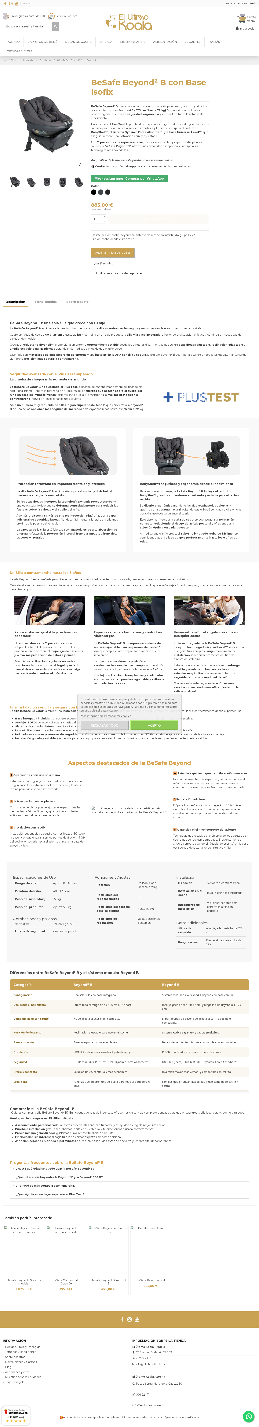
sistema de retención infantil (154, 235)
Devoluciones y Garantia (21, 1362)
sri (133, 235)
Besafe (96, 235)
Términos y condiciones (20, 1352)
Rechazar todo (105, 725)
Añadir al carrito (161, 219)
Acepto (154, 725)
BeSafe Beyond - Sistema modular (24, 1282)
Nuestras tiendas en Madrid (23, 1377)
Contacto (27, 3)
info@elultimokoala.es (150, 1364)
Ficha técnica (46, 302)
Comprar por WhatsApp (144, 178)
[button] (19, 51)
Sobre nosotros (15, 1357)
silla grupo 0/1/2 (184, 235)
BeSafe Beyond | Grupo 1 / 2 (108, 1282)
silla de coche (111, 235)
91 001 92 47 (140, 1394)
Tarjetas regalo (14, 1382)
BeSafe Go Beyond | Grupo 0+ (66, 1282)
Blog (8, 1367)
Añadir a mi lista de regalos (112, 252)
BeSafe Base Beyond (151, 1280)
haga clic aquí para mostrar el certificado (174, 1417)
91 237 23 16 (143, 1358)
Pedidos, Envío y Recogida (22, 1347)
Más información (92, 716)
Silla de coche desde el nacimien (113, 239)
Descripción (15, 302)
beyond (126, 235)
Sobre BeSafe (77, 302)
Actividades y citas (17, 1372)
